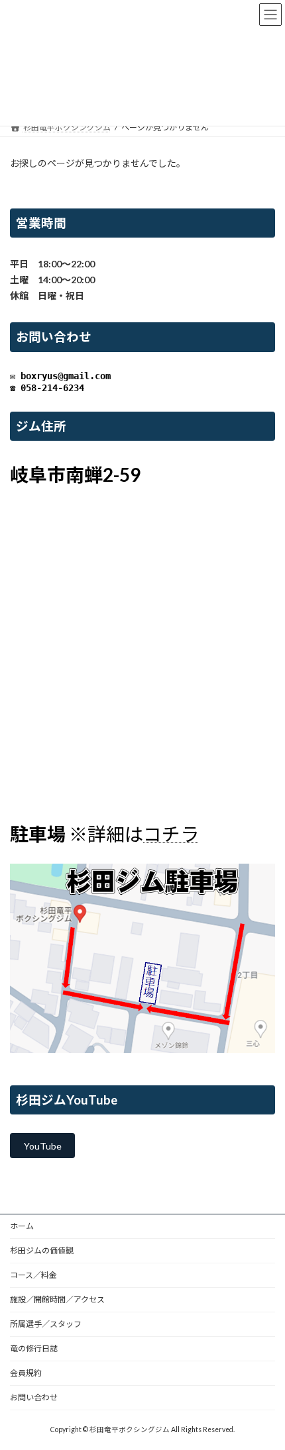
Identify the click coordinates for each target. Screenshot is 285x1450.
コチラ (171, 834)
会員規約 (26, 1373)
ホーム (22, 1226)
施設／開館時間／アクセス (57, 1299)
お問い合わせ (34, 1397)
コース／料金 (33, 1275)
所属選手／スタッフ (46, 1324)
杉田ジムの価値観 (42, 1250)
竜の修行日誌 (34, 1348)
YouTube (43, 1146)
